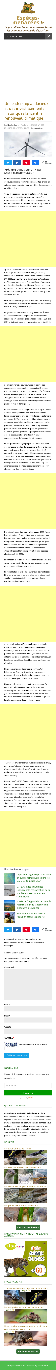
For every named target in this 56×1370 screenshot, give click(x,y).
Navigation (16, 36)
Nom (6, 1005)
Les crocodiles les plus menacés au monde (25, 1186)
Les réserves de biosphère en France (22, 1167)
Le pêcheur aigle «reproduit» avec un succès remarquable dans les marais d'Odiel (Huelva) (34, 878)
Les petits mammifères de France (21, 1205)
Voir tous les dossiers (28, 1227)
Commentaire (10, 967)
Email (6, 1016)
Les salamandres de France (17, 1148)
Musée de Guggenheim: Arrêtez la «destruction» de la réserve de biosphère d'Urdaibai (34, 904)
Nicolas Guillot (13, 125)
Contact (45, 1365)
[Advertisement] (28, 69)
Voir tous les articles (28, 1351)
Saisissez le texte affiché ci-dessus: (33, 1044)
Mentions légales (34, 1365)
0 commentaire (37, 128)
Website (7, 1027)
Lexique (10, 1365)
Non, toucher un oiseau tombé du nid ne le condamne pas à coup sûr (25, 1328)
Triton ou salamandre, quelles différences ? (26, 1288)
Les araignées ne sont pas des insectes (23, 1307)
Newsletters (20, 1365)
